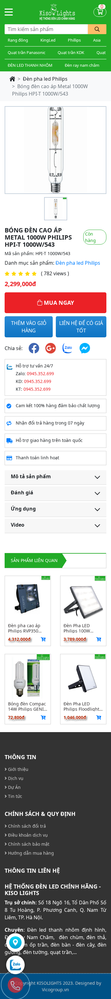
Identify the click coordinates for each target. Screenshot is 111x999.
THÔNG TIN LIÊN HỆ (32, 870)
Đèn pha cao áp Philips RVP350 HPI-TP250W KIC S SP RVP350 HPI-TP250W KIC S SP (26, 628)
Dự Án (14, 787)
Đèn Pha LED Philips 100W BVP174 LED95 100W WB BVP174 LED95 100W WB (81, 628)
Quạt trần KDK (71, 52)
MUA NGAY (58, 302)
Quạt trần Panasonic (26, 52)
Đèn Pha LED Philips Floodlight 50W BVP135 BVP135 (81, 706)
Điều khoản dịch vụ (27, 835)
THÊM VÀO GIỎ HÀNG (29, 327)
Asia (97, 40)
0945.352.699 (40, 373)
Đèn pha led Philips (45, 78)
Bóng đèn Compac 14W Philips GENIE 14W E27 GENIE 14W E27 (27, 706)
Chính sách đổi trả (26, 826)
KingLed (48, 40)
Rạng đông (18, 40)
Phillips (74, 40)
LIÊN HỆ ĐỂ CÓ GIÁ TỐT (81, 327)
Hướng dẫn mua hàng (30, 853)
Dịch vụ (15, 778)
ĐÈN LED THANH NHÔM (30, 65)
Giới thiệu (17, 769)
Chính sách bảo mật (28, 844)
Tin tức (14, 796)
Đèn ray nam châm (82, 65)
